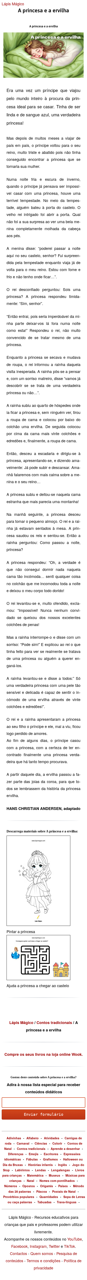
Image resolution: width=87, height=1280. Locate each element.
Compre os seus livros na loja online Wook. (43, 1054)
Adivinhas (14, 1138)
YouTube (74, 1239)
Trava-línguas (66, 1202)
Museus (54, 1175)
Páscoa (41, 1191)
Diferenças (15, 1154)
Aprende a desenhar (65, 1148)
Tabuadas (44, 1202)
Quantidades (48, 1197)
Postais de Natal (64, 1191)
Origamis (46, 1186)
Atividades (51, 1138)
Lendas (40, 1170)
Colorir (57, 1143)
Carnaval (23, 1143)
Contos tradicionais (55, 1022)
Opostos (28, 1186)
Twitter (54, 1246)
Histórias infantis (40, 1165)
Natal (30, 1180)
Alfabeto (32, 1138)
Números (10, 1186)
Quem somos (41, 1253)
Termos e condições (43, 1260)
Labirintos (22, 1170)
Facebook (19, 1246)
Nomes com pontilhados (57, 1180)
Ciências (41, 1143)
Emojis (33, 1154)
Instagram (38, 1246)
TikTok (69, 1246)
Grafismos (50, 1159)
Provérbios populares (18, 1197)
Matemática (35, 1175)
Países (63, 1186)
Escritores (51, 1154)
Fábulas (32, 1159)
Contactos (18, 1253)
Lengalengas (60, 1170)
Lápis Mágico (13, 3)
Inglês (62, 1165)
